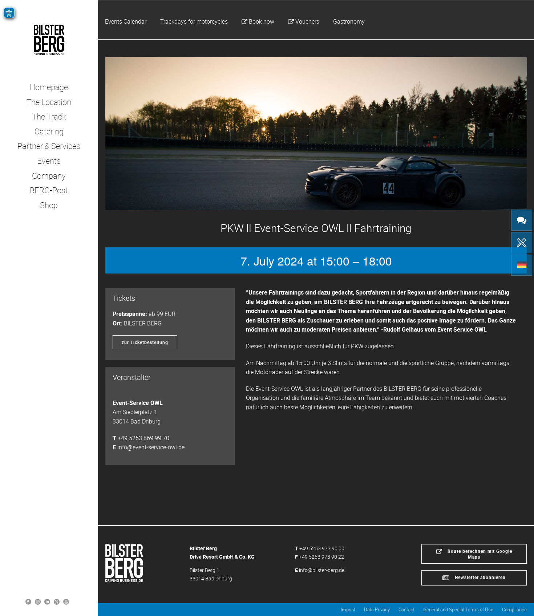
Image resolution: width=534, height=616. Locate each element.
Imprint (348, 609)
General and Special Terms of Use (458, 609)
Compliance (514, 609)
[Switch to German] (521, 265)
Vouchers (307, 21)
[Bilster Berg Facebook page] (28, 601)
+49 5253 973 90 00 (321, 548)
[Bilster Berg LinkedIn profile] (47, 601)
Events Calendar (125, 21)
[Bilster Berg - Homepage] (124, 562)
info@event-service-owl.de (151, 447)
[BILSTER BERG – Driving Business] (49, 40)
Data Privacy (377, 609)
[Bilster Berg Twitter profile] (57, 601)
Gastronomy (349, 21)
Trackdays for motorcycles (194, 21)
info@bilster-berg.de (321, 570)
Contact (406, 609)
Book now (261, 21)
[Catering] (521, 242)
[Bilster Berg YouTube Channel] (66, 601)
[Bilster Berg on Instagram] (38, 601)
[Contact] (521, 220)
